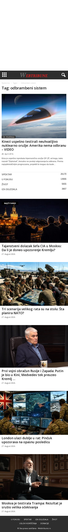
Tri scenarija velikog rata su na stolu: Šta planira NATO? (33, 311)
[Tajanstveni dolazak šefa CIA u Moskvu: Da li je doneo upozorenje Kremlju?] (34, 221)
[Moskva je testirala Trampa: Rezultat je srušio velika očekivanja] (34, 477)
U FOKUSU (7, 179)
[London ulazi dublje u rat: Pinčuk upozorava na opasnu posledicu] (34, 413)
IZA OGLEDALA (8, 137)
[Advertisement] (34, 35)
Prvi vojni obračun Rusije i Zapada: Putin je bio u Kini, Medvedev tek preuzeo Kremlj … (32, 375)
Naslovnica (6, 83)
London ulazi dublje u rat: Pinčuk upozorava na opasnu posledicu (27, 440)
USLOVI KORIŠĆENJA (28, 523)
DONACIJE (44, 523)
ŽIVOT (5, 184)
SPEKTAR (7, 174)
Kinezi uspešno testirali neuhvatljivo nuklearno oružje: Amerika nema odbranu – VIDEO (34, 145)
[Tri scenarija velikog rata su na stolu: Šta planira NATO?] (34, 284)
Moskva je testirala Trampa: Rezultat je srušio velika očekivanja (32, 505)
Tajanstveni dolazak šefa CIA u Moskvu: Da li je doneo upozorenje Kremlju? (32, 248)
